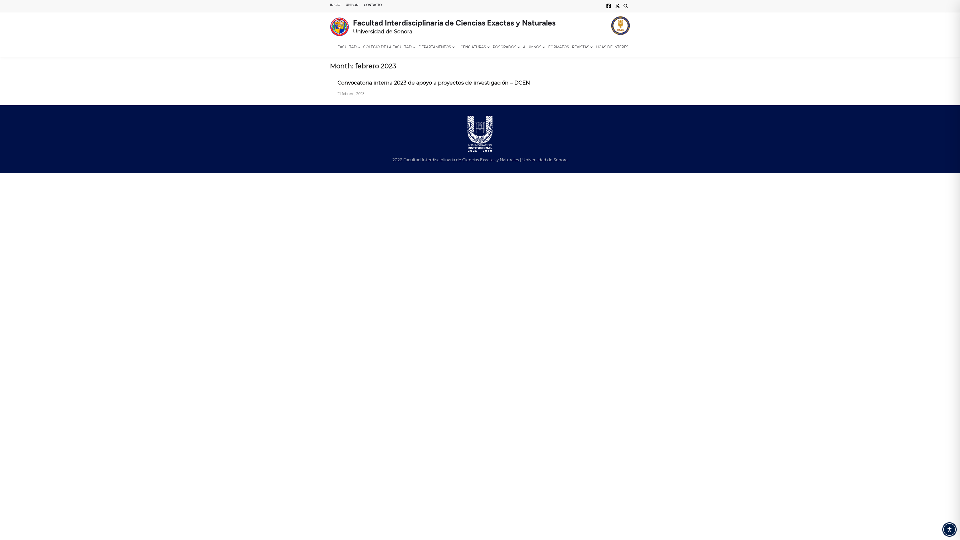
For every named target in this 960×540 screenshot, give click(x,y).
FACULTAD (347, 47)
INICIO (335, 5)
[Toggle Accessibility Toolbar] (949, 529)
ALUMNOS (532, 47)
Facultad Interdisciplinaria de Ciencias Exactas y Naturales (454, 23)
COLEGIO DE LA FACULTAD (387, 47)
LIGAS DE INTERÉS (612, 47)
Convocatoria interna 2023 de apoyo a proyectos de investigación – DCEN (434, 83)
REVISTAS (580, 47)
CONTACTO (373, 5)
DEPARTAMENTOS (434, 47)
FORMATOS (558, 47)
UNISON (352, 5)
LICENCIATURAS (472, 47)
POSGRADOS (504, 47)
